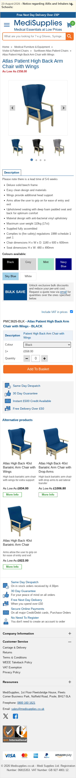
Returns (7, 652)
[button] (38, 634)
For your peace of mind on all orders (33, 594)
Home (5, 46)
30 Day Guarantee (23, 591)
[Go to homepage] (38, 25)
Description (11, 172)
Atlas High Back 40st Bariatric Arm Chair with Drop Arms (55, 467)
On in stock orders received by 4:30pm (34, 586)
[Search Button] (69, 36)
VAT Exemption (12, 667)
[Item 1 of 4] (38, 107)
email (63, 291)
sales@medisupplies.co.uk (27, 709)
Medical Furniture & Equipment (32, 46)
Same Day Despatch (24, 582)
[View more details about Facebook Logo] (16, 716)
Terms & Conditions (15, 657)
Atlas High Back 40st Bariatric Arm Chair (17, 543)
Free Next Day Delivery (26, 600)
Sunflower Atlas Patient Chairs (51, 50)
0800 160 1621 (26, 702)
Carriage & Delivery (14, 647)
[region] (20, 444)
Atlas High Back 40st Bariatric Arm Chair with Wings (19, 467)
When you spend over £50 (27, 603)
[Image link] (6, 716)
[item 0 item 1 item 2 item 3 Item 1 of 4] (38, 147)
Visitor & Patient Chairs (15, 50)
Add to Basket (38, 369)
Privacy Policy (11, 672)
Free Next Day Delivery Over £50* (38, 15)
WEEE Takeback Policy (17, 662)
